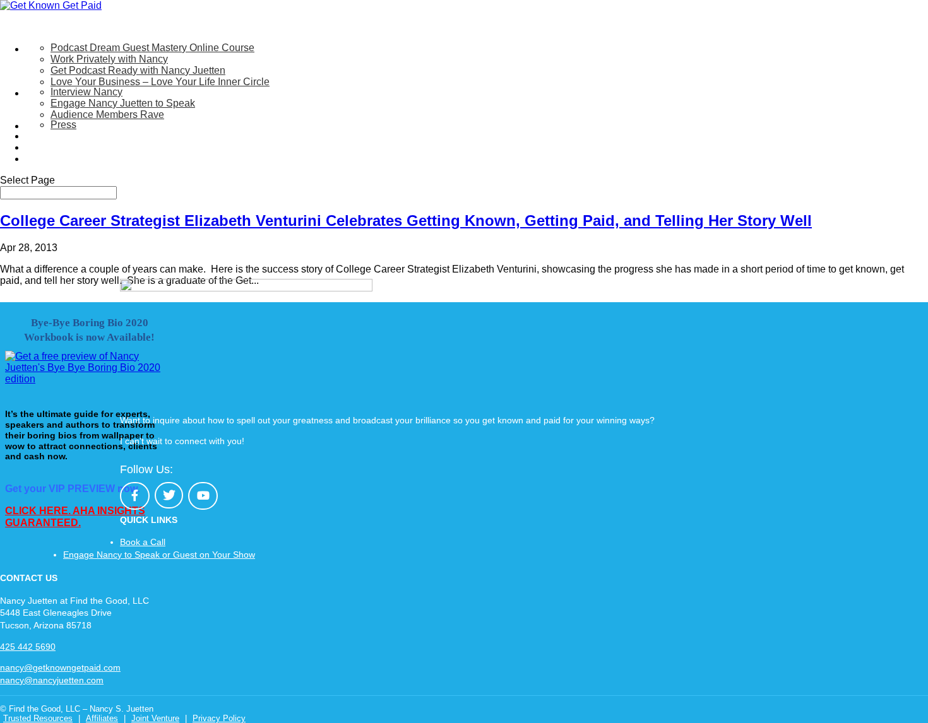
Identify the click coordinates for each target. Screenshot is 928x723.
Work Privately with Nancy (109, 59)
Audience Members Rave (107, 114)
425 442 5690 (28, 647)
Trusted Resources (38, 718)
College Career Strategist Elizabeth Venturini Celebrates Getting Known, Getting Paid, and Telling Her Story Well (406, 220)
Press (63, 124)
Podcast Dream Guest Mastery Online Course (152, 47)
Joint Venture (155, 718)
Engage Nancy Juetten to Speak (123, 103)
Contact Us (50, 158)
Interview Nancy (86, 91)
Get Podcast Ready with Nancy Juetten (138, 70)
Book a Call (142, 542)
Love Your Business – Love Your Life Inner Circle (160, 81)
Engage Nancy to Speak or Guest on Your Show (159, 555)
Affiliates (102, 718)
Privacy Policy (219, 718)
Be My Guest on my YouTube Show (104, 136)
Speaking (46, 93)
